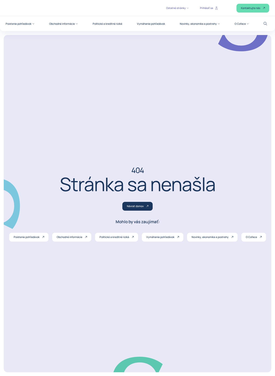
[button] (20, 23)
